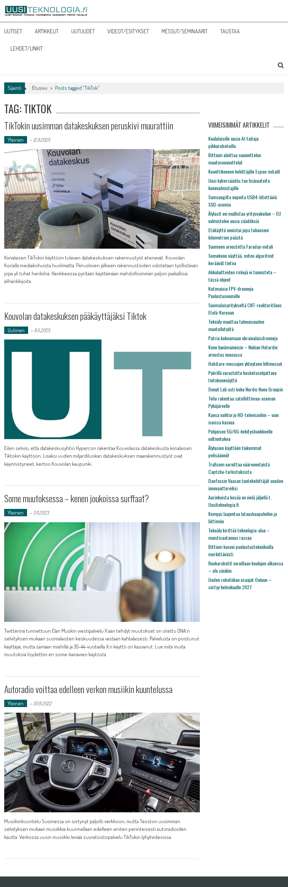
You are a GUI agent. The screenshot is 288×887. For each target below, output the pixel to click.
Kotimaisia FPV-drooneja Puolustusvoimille (230, 292)
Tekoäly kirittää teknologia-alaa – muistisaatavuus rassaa (239, 533)
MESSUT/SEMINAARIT (185, 31)
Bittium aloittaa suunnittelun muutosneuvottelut (234, 158)
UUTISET (13, 31)
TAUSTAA (230, 31)
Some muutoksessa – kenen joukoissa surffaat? (76, 498)
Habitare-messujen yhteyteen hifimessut (245, 363)
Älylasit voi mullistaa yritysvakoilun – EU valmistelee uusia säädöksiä (244, 217)
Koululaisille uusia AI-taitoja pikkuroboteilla (233, 142)
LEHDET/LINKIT (27, 48)
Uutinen (16, 330)
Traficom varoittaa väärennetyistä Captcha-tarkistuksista (239, 468)
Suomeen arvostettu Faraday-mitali (240, 246)
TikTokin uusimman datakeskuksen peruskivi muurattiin (88, 125)
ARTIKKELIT (47, 31)
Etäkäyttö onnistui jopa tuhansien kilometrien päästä (238, 233)
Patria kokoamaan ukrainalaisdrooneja (242, 338)
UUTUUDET (83, 31)
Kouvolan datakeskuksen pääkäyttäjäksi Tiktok (75, 316)
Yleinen (16, 139)
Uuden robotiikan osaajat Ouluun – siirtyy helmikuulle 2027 (239, 583)
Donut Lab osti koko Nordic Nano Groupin (245, 389)
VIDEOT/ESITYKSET (128, 31)
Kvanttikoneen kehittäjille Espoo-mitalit (244, 171)
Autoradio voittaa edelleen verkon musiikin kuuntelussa (88, 689)
